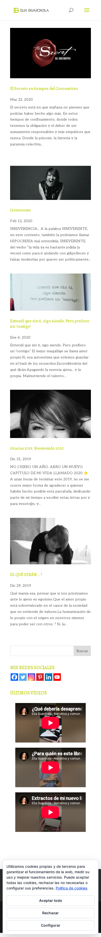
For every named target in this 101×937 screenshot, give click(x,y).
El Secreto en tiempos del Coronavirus (44, 88)
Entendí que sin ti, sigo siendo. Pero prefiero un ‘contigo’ (49, 323)
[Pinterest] (40, 677)
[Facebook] (14, 677)
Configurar (50, 925)
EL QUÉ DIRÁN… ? (26, 574)
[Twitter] (23, 677)
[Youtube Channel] (57, 677)
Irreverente (20, 210)
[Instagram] (31, 677)
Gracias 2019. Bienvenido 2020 (37, 448)
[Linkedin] (48, 677)
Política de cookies (72, 888)
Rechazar (50, 913)
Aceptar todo (50, 900)
